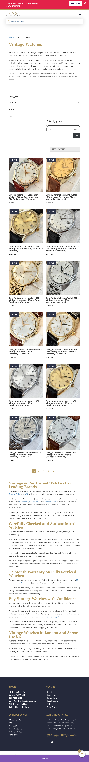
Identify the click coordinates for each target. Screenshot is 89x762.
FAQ (10, 723)
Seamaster (23, 502)
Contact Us (13, 726)
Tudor (11, 109)
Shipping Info (15, 720)
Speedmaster (50, 502)
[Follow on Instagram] (52, 742)
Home (11, 37)
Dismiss (44, 759)
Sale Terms (13, 735)
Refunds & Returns (17, 732)
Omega (12, 102)
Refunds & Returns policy (50, 617)
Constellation (35, 502)
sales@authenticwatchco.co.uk (22, 701)
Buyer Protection (16, 729)
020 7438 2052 (15, 698)
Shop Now (75, 4)
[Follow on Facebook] (48, 742)
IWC (11, 116)
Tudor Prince (52, 707)
